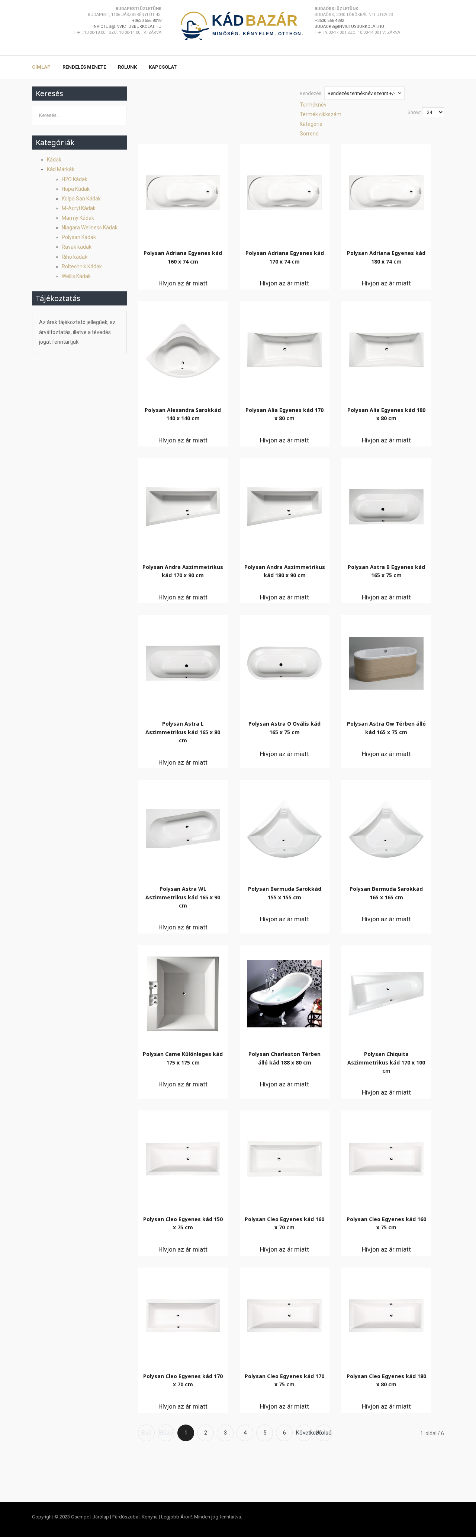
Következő (304, 1432)
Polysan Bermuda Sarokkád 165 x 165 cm (386, 892)
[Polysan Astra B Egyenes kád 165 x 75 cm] (386, 504)
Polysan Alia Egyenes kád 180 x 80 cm (386, 414)
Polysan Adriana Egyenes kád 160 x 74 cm (183, 257)
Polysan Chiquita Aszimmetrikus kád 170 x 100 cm (386, 1062)
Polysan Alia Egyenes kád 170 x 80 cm (284, 414)
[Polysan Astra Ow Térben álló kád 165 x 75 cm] (386, 661)
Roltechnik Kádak (82, 266)
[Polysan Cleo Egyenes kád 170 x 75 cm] (284, 1314)
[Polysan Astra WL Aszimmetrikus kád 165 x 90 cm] (183, 826)
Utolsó (324, 1432)
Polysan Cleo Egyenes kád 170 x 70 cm (183, 1380)
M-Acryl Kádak (79, 208)
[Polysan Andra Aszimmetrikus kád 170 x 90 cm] (183, 504)
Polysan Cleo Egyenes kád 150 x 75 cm (183, 1223)
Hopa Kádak (76, 189)
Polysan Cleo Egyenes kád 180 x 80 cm (386, 1380)
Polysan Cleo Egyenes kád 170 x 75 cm (284, 1380)
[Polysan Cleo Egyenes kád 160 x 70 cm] (284, 1157)
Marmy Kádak (78, 218)
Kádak (54, 160)
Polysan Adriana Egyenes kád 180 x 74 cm (386, 257)
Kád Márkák (60, 169)
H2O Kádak (74, 179)
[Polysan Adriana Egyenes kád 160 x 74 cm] (183, 190)
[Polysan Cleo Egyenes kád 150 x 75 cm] (183, 1157)
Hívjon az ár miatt (183, 283)
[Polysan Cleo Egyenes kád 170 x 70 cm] (183, 1314)
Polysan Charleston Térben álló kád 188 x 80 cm (284, 1058)
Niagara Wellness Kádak (90, 227)
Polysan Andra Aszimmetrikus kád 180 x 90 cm (284, 571)
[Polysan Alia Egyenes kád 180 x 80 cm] (386, 348)
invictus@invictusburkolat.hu (127, 26)
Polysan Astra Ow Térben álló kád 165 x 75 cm (386, 727)
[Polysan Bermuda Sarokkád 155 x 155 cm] (284, 827)
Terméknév (313, 105)
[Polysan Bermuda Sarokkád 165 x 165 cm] (386, 827)
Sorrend (309, 134)
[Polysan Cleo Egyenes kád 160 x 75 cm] (386, 1157)
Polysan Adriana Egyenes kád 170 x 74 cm (284, 257)
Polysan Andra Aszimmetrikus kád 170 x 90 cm (182, 571)
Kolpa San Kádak (81, 199)
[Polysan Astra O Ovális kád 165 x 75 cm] (284, 661)
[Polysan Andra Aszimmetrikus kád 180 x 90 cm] (284, 504)
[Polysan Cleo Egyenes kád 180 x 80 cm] (386, 1314)
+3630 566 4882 (329, 20)
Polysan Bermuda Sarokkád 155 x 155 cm (284, 892)
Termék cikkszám (320, 114)
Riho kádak (74, 257)
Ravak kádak (76, 247)
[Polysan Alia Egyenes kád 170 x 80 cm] (284, 348)
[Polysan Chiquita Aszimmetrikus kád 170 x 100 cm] (386, 992)
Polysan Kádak (79, 237)
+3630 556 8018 (146, 20)
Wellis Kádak (76, 276)
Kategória (311, 124)
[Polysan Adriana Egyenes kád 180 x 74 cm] (386, 190)
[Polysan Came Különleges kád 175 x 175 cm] (183, 992)
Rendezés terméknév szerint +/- (361, 93)
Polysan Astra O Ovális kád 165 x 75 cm (284, 727)
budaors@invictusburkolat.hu (349, 26)
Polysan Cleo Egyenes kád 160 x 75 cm (386, 1223)
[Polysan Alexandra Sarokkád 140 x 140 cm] (183, 348)
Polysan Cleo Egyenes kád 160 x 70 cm (284, 1223)
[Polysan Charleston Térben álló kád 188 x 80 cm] (284, 991)
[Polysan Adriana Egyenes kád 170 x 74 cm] (284, 190)
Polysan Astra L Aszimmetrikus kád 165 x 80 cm (182, 732)
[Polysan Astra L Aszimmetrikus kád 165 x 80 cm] (183, 661)
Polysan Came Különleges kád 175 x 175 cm (183, 1058)
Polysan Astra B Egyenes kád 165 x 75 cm (386, 571)
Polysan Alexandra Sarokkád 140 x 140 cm (183, 414)
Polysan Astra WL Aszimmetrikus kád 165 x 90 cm (182, 897)
